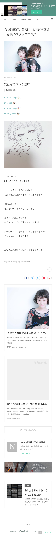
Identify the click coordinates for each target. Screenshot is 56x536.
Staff (14, 19)
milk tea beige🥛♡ (12, 97)
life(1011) (7, 262)
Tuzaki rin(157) (25, 262)
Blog (4, 19)
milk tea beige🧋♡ (12, 108)
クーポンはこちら (28, 430)
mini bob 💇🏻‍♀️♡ (10, 102)
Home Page (26, 19)
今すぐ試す (36, 12)
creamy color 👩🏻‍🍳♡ (12, 113)
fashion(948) (15, 262)
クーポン (39, 19)
